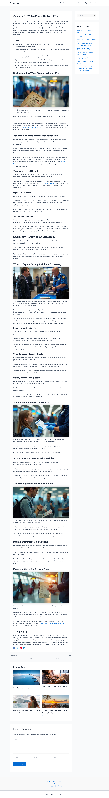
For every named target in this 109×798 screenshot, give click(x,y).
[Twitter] (17, 648)
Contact (53, 781)
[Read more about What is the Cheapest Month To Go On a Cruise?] (26, 701)
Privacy (60, 781)
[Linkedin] (24, 648)
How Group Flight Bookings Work (86, 66)
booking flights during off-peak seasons (52, 623)
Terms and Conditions (55, 786)
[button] (67, 3)
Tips (14, 690)
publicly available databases (32, 127)
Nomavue (14, 3)
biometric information (50, 183)
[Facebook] (14, 648)
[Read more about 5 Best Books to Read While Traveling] (55, 677)
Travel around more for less (23, 688)
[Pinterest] (21, 648)
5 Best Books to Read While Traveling (55, 686)
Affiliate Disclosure (54, 784)
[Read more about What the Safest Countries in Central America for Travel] (55, 701)
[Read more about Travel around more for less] (26, 678)
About (48, 781)
